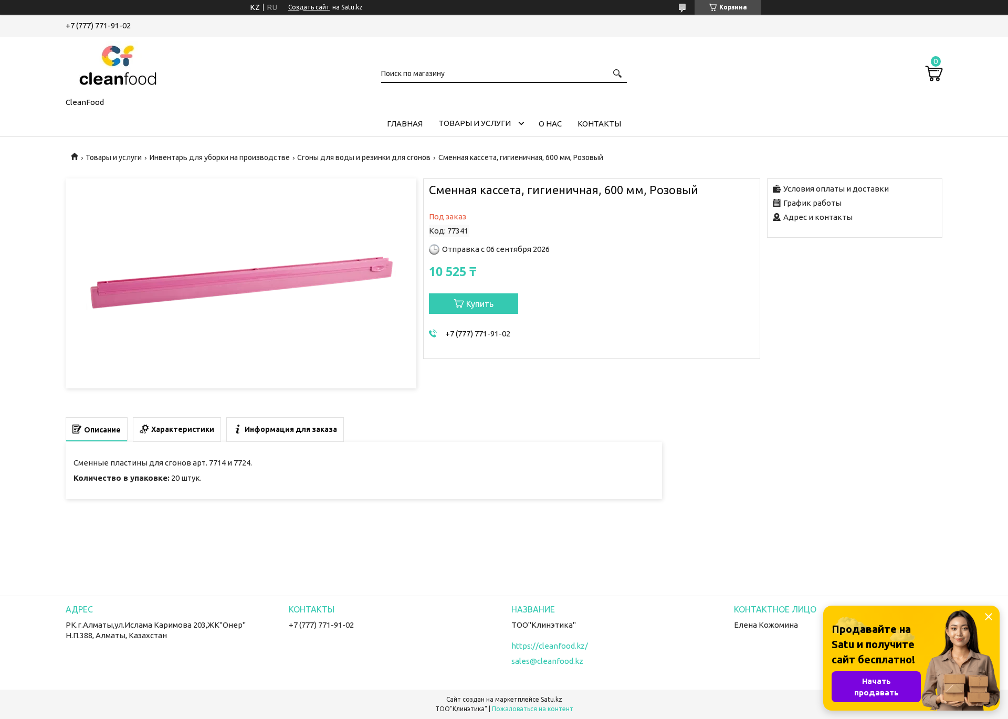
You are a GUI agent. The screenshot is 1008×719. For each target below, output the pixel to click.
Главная (405, 123)
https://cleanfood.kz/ (549, 645)
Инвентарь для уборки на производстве (220, 157)
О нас (550, 123)
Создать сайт (309, 7)
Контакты (599, 123)
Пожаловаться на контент (532, 708)
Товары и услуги (474, 123)
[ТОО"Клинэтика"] (118, 65)
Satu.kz (551, 699)
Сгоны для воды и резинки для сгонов (363, 157)
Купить (480, 304)
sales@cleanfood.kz (547, 661)
